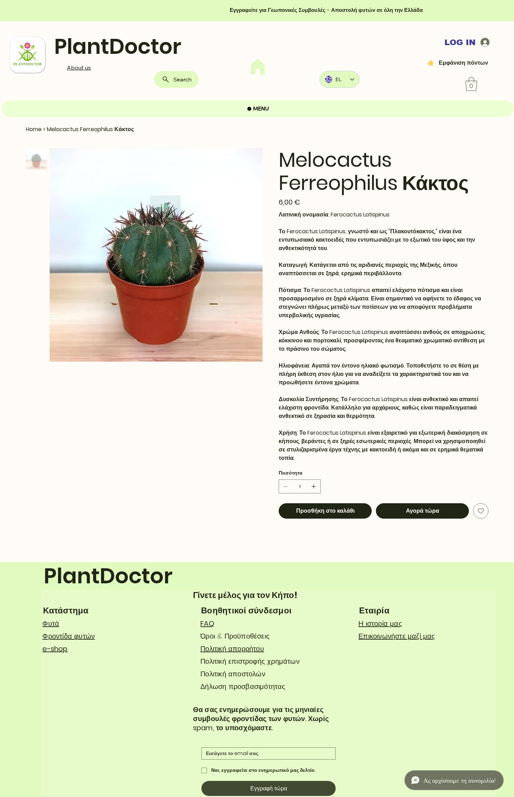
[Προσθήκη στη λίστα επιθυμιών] (480, 511)
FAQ (207, 623)
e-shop (54, 649)
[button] (471, 84)
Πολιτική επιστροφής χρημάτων (250, 661)
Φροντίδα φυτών (68, 636)
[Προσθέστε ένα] (314, 486)
